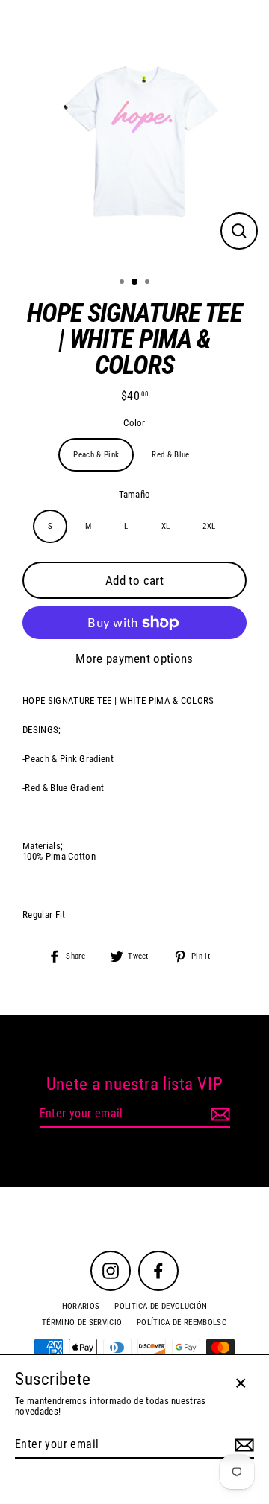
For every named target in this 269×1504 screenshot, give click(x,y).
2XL (208, 526)
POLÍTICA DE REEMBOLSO (182, 1322)
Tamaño (135, 494)
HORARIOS (81, 1306)
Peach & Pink (96, 455)
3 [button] (148, 283)
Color (134, 423)
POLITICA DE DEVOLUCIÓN (160, 1306)
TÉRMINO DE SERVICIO (82, 1322)
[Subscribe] (218, 1114)
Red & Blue (170, 455)
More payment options (134, 659)
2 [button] (135, 282)
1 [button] (123, 283)
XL (165, 526)
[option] (134, 134)
